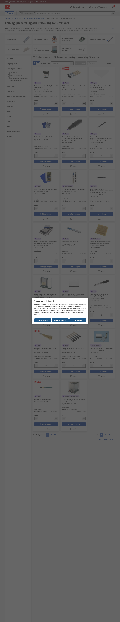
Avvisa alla (78, 320)
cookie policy (37, 314)
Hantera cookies (60, 320)
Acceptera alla (43, 320)
